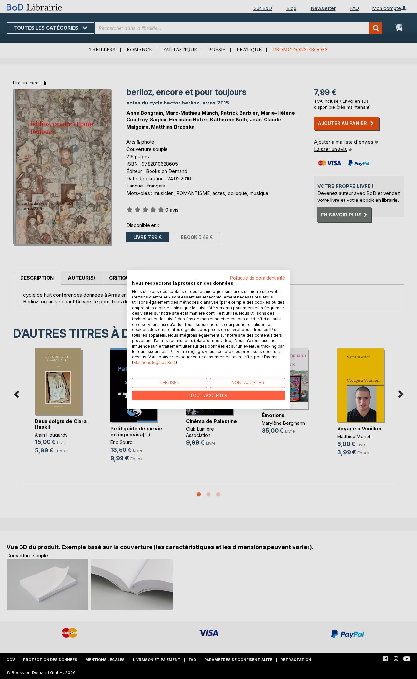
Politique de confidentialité (257, 278)
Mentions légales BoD (154, 362)
